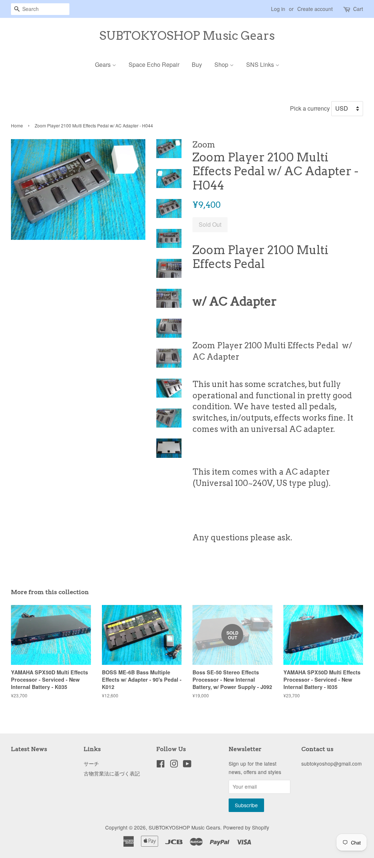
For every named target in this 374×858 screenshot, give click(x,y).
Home (17, 125)
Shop (222, 64)
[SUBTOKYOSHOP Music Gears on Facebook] (160, 765)
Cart (358, 8)
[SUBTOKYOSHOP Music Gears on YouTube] (187, 765)
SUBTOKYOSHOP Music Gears (187, 36)
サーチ (91, 763)
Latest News (29, 749)
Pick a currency (310, 108)
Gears (103, 64)
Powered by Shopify (246, 827)
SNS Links (260, 64)
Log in (278, 8)
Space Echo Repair (154, 64)
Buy (197, 64)
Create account (315, 8)
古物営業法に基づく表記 (112, 773)
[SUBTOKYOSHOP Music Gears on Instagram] (174, 765)
